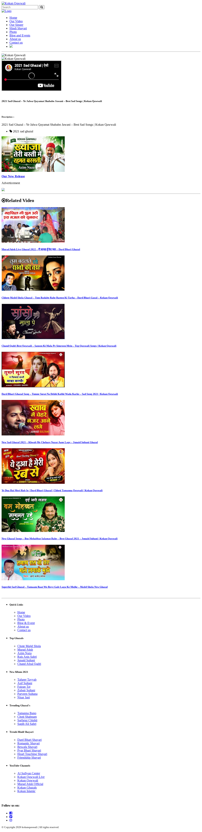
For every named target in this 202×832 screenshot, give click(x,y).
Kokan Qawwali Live (31, 777)
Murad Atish (25, 649)
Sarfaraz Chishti (27, 720)
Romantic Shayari (28, 743)
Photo (13, 32)
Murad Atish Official (30, 784)
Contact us (16, 42)
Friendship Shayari (29, 757)
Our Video (16, 21)
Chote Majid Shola (29, 646)
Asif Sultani (24, 683)
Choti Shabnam (27, 716)
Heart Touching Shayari (32, 754)
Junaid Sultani (26, 660)
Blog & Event (26, 623)
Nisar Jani (23, 697)
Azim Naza (24, 653)
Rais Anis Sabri (27, 656)
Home (13, 17)
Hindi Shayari (18, 28)
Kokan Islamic (26, 791)
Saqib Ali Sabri (26, 723)
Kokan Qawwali (27, 780)
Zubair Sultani (26, 690)
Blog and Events (19, 35)
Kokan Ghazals (27, 787)
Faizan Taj (23, 686)
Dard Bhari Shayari (29, 739)
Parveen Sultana (27, 693)
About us (15, 39)
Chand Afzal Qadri (29, 663)
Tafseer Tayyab (26, 679)
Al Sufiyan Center (28, 773)
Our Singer (16, 24)
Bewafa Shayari (27, 747)
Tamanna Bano (26, 713)
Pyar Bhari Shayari (29, 750)
